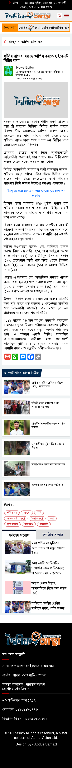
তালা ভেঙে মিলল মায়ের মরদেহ (48, 464)
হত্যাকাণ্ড (29, 524)
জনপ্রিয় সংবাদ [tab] (53, 534)
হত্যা (52, 518)
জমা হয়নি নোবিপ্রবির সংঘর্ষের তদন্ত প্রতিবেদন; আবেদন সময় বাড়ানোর (47, 568)
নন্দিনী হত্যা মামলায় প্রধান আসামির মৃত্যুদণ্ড (45, 404)
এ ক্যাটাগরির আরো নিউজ (21, 373)
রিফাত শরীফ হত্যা (16, 518)
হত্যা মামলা (12, 524)
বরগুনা (27, 512)
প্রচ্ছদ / (13, 41)
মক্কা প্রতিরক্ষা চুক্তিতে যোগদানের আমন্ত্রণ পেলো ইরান (48, 548)
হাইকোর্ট (44, 524)
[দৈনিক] (32, 638)
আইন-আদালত (31, 41)
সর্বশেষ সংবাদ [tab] (19, 535)
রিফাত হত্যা (37, 518)
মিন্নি (39, 512)
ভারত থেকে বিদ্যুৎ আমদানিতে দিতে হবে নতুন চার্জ (49, 588)
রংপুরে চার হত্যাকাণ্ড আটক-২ (47, 484)
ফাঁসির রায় (12, 512)
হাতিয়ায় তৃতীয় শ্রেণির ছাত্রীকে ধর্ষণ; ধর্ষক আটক (47, 384)
